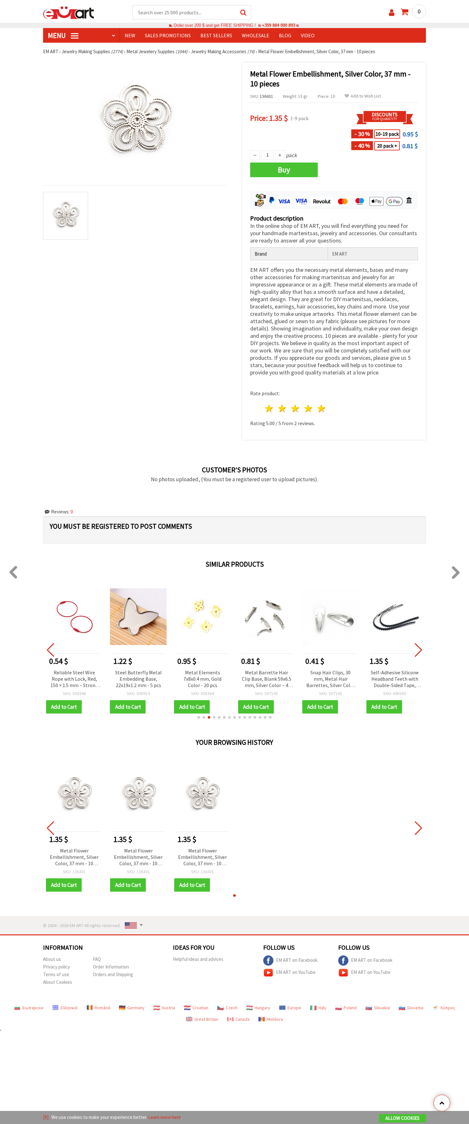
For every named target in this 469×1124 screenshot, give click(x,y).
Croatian (200, 1008)
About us (52, 959)
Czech (231, 1008)
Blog (285, 35)
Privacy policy (56, 967)
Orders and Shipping (113, 974)
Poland (350, 1008)
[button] (198, 717)
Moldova (275, 1019)
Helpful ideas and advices (198, 959)
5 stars (321, 408)
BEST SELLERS (216, 35)
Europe (294, 1008)
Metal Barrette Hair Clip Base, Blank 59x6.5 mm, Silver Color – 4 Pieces (266, 679)
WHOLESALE (255, 35)
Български (32, 1008)
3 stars (295, 408)
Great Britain (206, 1019)
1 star (269, 408)
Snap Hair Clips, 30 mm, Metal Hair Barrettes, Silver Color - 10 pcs (330, 679)
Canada (242, 1019)
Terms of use (56, 974)
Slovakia (382, 1008)
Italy (322, 1008)
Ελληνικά (69, 1008)
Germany (136, 1008)
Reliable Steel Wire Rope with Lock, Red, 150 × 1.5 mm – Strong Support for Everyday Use (74, 679)
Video (308, 35)
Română (102, 1008)
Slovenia (415, 1008)
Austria (168, 1008)
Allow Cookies (402, 1118)
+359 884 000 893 (278, 25)
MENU (57, 35)
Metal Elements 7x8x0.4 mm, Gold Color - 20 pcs (202, 678)
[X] (45, 1117)
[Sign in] (391, 13)
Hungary (262, 1008)
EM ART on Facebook (296, 960)
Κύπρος (448, 1008)
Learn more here (164, 1117)
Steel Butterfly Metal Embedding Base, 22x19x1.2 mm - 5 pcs (138, 678)
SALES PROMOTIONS (168, 35)
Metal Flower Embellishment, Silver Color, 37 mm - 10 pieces (74, 857)
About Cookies (57, 982)
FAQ (97, 959)
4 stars (308, 408)
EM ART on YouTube (296, 972)
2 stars (282, 408)
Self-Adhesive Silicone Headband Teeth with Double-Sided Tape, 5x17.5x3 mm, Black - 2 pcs (394, 679)
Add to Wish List (366, 96)
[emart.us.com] (68, 12)
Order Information (111, 967)
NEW (130, 35)
